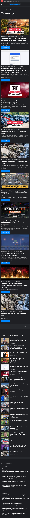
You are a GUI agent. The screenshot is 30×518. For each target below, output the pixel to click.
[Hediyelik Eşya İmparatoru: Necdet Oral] (5, 398)
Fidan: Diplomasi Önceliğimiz (17, 390)
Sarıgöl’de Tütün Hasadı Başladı (18, 420)
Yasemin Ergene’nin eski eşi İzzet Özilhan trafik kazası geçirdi (18, 378)
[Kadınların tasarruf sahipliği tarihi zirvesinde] (5, 354)
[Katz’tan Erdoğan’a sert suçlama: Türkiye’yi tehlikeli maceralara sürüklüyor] (5, 341)
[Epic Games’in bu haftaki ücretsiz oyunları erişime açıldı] (15, 90)
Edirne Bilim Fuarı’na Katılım (17, 402)
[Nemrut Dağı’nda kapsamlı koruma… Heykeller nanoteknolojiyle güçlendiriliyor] (5, 347)
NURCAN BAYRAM (5, 219)
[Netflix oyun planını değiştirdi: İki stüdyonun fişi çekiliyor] (15, 242)
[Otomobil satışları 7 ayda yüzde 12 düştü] (15, 302)
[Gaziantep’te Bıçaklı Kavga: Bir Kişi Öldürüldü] (5, 428)
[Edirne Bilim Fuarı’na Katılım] (5, 404)
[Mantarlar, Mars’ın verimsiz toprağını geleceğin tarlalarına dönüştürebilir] (15, 27)
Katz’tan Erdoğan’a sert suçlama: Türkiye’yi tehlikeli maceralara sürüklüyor (18, 340)
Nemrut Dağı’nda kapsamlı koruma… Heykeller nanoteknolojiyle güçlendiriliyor (18, 347)
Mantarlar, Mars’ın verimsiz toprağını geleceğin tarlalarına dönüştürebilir (14, 39)
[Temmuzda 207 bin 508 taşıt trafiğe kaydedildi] (15, 181)
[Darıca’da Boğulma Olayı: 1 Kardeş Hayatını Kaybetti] (5, 385)
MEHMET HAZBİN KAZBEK (7, 36)
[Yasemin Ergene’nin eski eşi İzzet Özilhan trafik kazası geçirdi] (5, 379)
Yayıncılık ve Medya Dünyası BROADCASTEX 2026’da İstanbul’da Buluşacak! (13, 223)
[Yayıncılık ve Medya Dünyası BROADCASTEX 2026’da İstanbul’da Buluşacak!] (15, 210)
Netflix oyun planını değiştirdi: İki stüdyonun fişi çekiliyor (12, 254)
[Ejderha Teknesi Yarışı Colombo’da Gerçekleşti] (5, 416)
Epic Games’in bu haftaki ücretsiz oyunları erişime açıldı (13, 102)
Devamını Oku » (5, 47)
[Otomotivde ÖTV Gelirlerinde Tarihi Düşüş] (15, 120)
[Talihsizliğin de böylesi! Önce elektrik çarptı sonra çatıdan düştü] (5, 434)
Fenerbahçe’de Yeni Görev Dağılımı (19, 408)
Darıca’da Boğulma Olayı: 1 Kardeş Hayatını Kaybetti (19, 384)
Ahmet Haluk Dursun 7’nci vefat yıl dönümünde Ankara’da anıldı (18, 445)
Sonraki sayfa (24, 326)
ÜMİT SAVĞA (4, 159)
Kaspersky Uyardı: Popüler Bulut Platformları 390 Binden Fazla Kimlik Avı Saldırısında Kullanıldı (13, 70)
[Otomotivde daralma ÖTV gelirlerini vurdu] (15, 150)
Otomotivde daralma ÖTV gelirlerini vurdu (17, 452)
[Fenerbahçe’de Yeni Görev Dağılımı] (5, 410)
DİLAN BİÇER (4, 98)
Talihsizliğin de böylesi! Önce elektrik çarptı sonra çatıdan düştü (19, 433)
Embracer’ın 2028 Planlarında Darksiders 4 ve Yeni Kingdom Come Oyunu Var (14, 285)
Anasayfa (4, 9)
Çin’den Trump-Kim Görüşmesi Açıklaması (12, 335)
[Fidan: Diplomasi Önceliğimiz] (5, 392)
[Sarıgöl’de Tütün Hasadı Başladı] (5, 422)
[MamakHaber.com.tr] (15, 4)
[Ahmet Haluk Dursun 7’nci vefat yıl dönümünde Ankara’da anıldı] (5, 447)
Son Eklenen (15, 331)
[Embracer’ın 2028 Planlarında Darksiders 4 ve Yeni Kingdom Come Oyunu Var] (15, 272)
